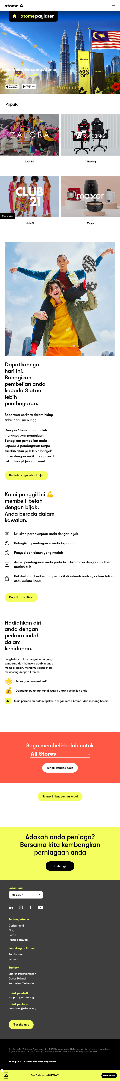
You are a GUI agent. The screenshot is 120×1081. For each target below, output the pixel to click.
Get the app (21, 1024)
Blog (11, 930)
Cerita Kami (16, 925)
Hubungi (60, 866)
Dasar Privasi (17, 978)
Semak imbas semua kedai (60, 796)
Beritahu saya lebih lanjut (26, 475)
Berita (12, 935)
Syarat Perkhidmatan (22, 973)
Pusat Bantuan (18, 939)
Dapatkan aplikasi (21, 597)
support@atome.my (21, 997)
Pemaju (13, 959)
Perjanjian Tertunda (21, 983)
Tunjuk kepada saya (60, 768)
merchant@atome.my (22, 1008)
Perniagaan (16, 954)
